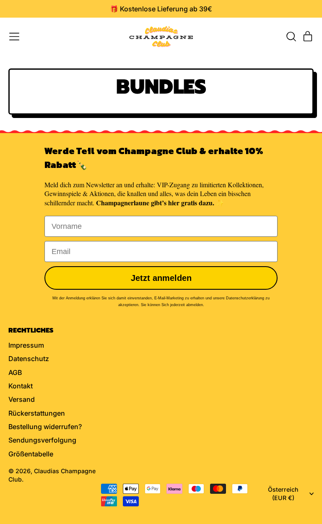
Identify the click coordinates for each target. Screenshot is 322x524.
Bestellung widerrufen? (45, 426)
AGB (15, 372)
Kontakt (20, 386)
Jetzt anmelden (161, 278)
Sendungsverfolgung (42, 440)
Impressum (26, 345)
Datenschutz (28, 358)
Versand (21, 399)
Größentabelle (30, 454)
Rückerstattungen (36, 413)
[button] (291, 36)
